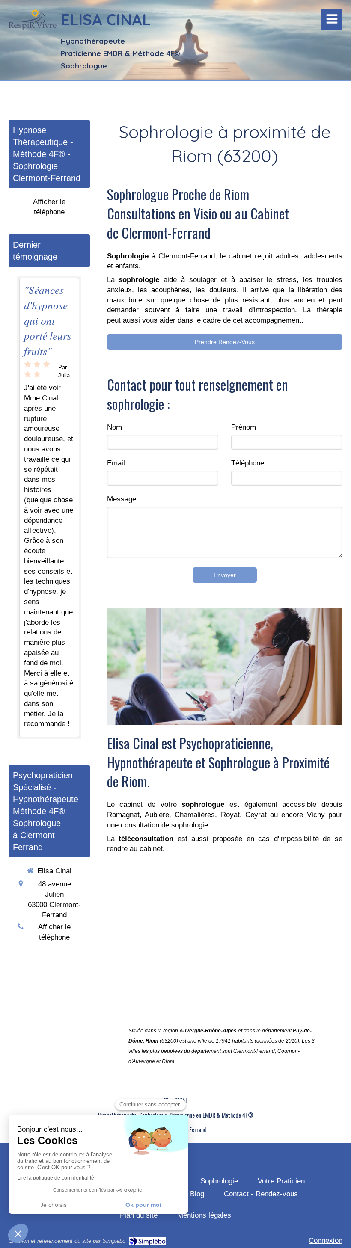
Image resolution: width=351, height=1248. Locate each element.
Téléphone (247, 463)
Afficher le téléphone (49, 207)
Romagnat (123, 815)
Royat (230, 815)
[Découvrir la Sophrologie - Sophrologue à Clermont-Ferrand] (224, 666)
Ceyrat (256, 815)
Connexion (325, 1240)
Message (121, 499)
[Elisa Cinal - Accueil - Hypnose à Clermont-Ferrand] (33, 21)
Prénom (243, 427)
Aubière (157, 815)
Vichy (316, 815)
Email (116, 463)
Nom (114, 427)
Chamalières (195, 815)
